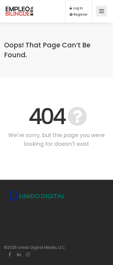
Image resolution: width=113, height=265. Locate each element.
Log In (77, 8)
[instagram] (27, 254)
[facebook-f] (9, 254)
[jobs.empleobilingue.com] (19, 8)
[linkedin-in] (18, 254)
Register (80, 14)
